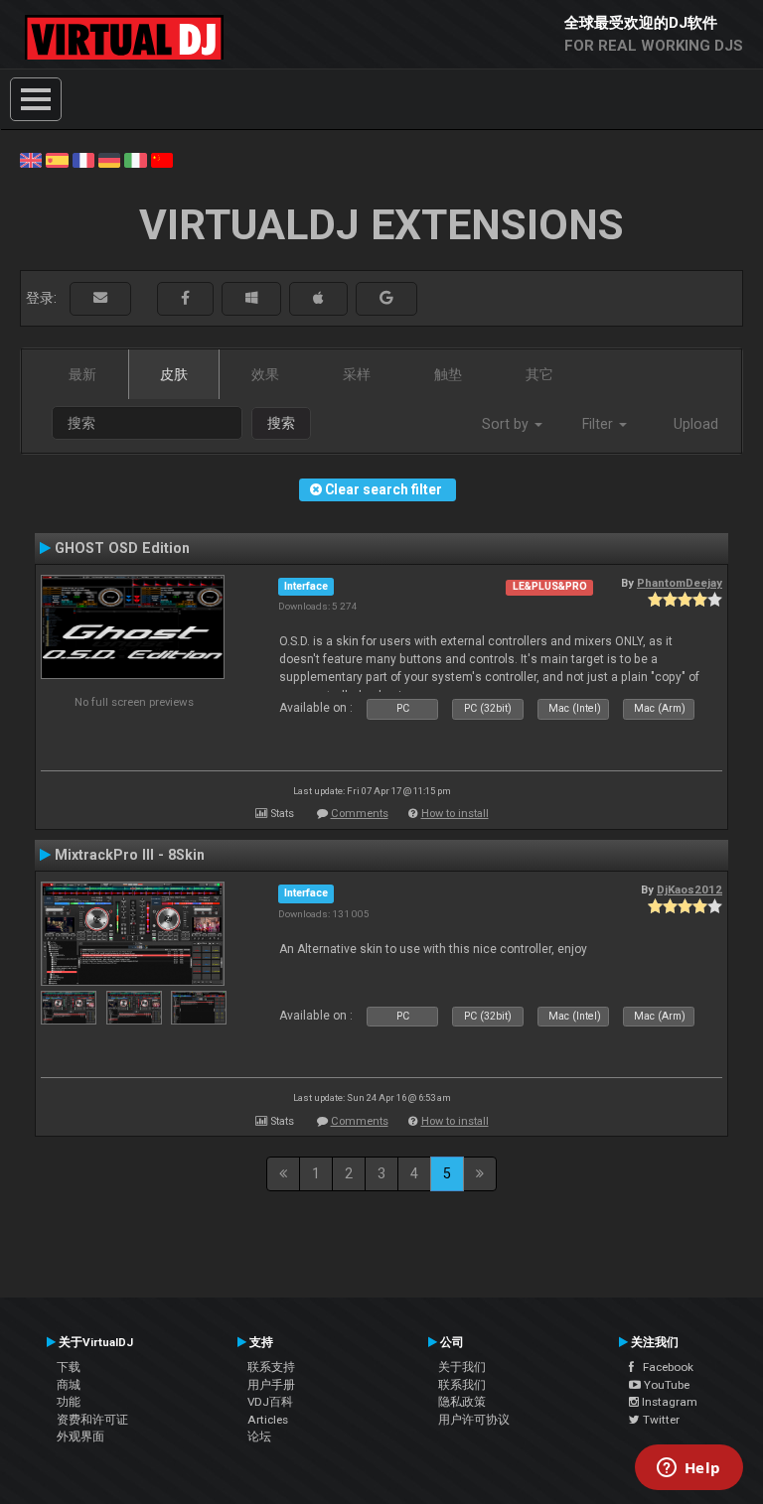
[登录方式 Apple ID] (318, 298)
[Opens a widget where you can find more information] (688, 1469)
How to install (455, 813)
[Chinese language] (162, 159)
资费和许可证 (92, 1420)
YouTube (665, 1385)
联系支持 (271, 1367)
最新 (82, 374)
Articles (267, 1420)
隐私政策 (462, 1402)
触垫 (448, 374)
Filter (599, 424)
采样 (357, 374)
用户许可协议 (474, 1420)
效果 (265, 374)
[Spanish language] (57, 159)
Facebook (663, 1367)
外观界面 (80, 1436)
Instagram (668, 1402)
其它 (539, 374)
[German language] (109, 159)
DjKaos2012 (689, 889)
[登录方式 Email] (100, 298)
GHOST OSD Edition (122, 548)
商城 (68, 1385)
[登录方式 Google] (386, 298)
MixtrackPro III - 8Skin (130, 855)
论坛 (259, 1436)
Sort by (507, 424)
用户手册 (271, 1385)
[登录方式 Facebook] (185, 298)
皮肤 (174, 374)
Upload (696, 424)
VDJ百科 (270, 1402)
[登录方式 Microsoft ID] (251, 298)
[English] (31, 159)
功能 (68, 1402)
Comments (359, 813)
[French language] (83, 159)
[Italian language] (135, 159)
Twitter (660, 1420)
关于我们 (462, 1367)
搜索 (281, 423)
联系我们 (462, 1385)
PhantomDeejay (679, 583)
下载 (68, 1367)
